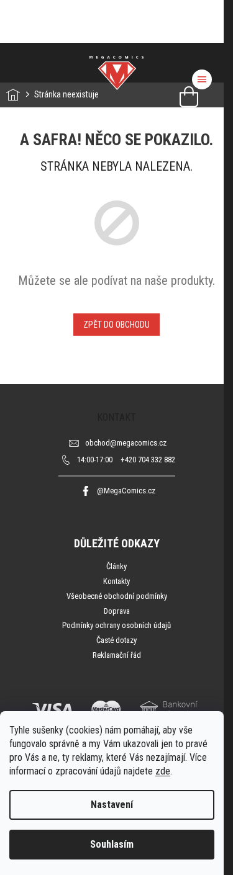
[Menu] (202, 79)
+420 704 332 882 (126, 459)
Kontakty (116, 581)
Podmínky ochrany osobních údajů (116, 625)
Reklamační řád (117, 655)
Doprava (117, 611)
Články (116, 566)
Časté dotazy (116, 640)
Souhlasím (112, 844)
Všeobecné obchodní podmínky (116, 596)
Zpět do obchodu (116, 325)
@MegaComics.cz (126, 490)
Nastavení (112, 804)
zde (162, 771)
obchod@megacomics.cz (126, 442)
